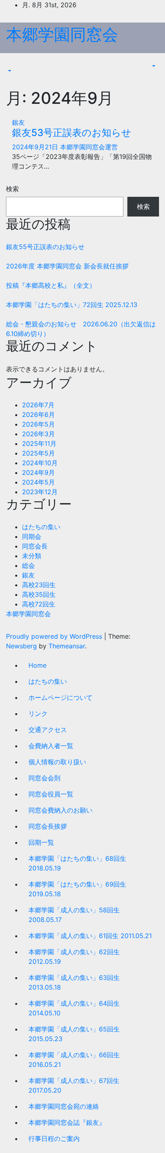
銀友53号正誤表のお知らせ (71, 132)
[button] (8, 71)
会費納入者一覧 (50, 746)
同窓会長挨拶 (47, 826)
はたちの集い (41, 527)
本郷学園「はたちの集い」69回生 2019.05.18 (77, 889)
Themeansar (66, 646)
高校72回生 (38, 604)
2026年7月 (38, 405)
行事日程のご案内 (54, 1138)
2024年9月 (38, 472)
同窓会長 (35, 546)
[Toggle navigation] (11, 64)
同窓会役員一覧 (50, 794)
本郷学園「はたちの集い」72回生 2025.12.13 (71, 305)
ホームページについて (60, 697)
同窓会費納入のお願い (60, 810)
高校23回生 (39, 585)
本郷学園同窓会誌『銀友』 (66, 1122)
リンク (38, 714)
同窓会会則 (44, 778)
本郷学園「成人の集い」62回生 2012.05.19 (74, 956)
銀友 (18, 122)
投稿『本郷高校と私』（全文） (51, 285)
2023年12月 (40, 492)
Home (37, 665)
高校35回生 (39, 594)
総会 (28, 565)
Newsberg (21, 646)
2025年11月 (39, 443)
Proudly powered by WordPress (55, 636)
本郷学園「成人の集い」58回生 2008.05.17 (74, 915)
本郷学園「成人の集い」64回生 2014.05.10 (74, 1008)
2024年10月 (40, 463)
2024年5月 (38, 482)
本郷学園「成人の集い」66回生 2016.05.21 (74, 1059)
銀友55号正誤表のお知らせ (45, 247)
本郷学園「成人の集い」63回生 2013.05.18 (74, 982)
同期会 (31, 536)
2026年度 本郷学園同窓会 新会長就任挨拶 (67, 266)
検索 (12, 189)
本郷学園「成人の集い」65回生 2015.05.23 (74, 1034)
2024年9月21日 (36, 147)
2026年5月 (38, 424)
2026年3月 (38, 434)
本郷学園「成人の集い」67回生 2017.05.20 (73, 1085)
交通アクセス (47, 730)
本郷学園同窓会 (62, 34)
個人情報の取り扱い (57, 762)
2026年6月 (38, 414)
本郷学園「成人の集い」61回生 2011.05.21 (90, 936)
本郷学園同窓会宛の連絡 (63, 1106)
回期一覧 (41, 842)
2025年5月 (38, 453)
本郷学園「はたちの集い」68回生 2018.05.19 (77, 863)
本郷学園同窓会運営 (89, 147)
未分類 (31, 556)
